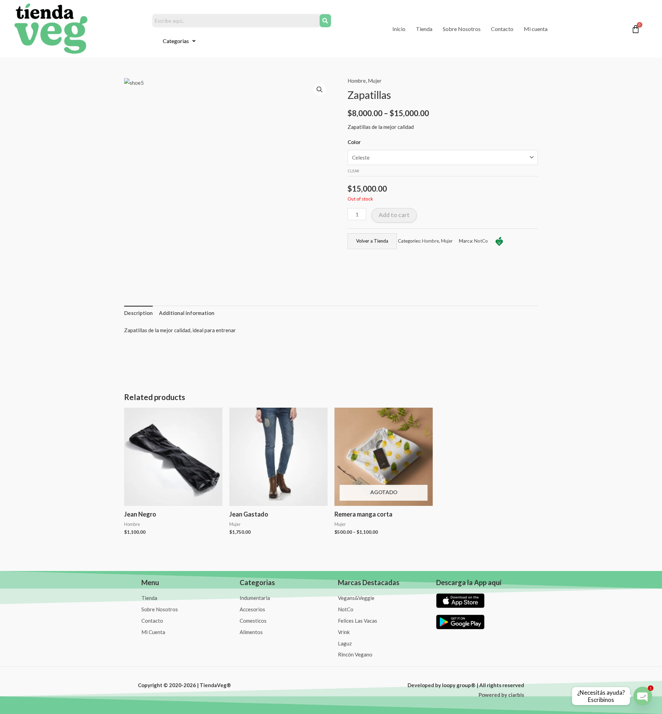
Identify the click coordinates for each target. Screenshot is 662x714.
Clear (353, 171)
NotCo (481, 241)
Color (354, 142)
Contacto (502, 29)
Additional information (186, 313)
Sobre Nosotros (462, 29)
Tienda (424, 29)
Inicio (398, 29)
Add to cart (394, 214)
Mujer (375, 81)
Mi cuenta (536, 29)
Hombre (357, 81)
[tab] (138, 313)
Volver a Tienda (372, 241)
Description (138, 313)
